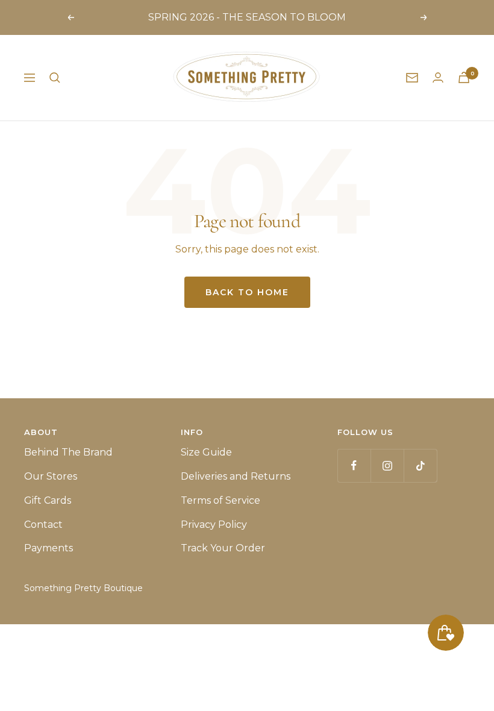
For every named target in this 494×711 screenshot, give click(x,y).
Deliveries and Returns (235, 476)
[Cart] (464, 77)
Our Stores (50, 476)
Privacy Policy (214, 524)
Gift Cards (47, 500)
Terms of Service (220, 500)
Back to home (247, 292)
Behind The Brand (68, 452)
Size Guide (206, 452)
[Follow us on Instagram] (387, 465)
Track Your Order (223, 548)
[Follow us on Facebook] (353, 465)
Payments (48, 548)
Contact (43, 524)
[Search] (54, 77)
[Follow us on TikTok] (420, 465)
